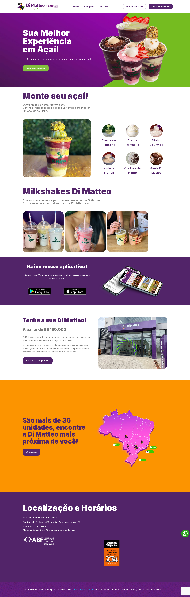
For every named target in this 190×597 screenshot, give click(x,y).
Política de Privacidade (82, 589)
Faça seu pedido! (35, 68)
